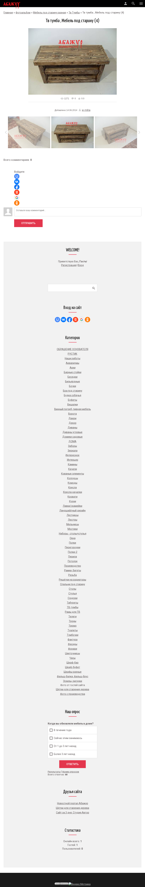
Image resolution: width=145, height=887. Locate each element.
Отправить (28, 223)
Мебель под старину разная (49, 12)
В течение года (62, 730)
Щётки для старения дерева (72, 808)
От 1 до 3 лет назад (65, 745)
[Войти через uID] (16, 176)
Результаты (54, 771)
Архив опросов (70, 771)
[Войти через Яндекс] (16, 192)
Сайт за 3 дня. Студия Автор (72, 812)
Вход (81, 265)
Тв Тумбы (74, 12)
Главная (8, 12)
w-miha (86, 110)
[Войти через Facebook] (16, 187)
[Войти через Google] (16, 197)
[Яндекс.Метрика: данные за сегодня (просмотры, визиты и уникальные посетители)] (80, 884)
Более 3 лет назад (64, 753)
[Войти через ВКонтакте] (16, 181)
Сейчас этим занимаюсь (68, 738)
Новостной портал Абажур (72, 803)
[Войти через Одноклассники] (16, 203)
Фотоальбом (23, 12)
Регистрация (68, 265)
